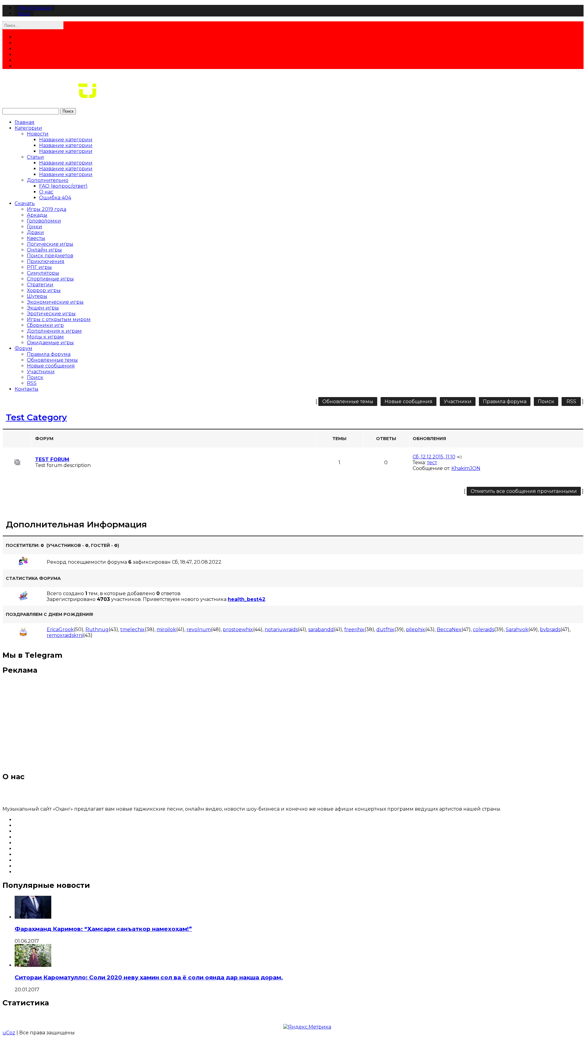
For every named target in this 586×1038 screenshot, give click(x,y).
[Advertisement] (293, 723)
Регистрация (35, 8)
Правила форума (49, 354)
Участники (41, 371)
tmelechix (132, 629)
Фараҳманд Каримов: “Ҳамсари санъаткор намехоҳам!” (103, 928)
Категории (28, 128)
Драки (35, 232)
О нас (46, 192)
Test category (36, 417)
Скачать (25, 203)
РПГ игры (39, 267)
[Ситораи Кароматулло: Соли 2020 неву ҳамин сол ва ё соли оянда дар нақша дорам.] (33, 965)
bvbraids (550, 629)
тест (432, 462)
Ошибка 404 (55, 198)
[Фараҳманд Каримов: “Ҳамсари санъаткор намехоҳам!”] (33, 917)
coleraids (483, 629)
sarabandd (321, 629)
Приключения (45, 261)
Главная (24, 122)
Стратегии (40, 285)
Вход (24, 13)
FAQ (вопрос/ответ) (63, 186)
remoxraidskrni (65, 635)
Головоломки (44, 221)
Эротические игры (51, 313)
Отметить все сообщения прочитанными (524, 491)
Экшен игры (43, 308)
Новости (38, 134)
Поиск (68, 111)
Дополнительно (47, 180)
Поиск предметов (50, 256)
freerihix (354, 629)
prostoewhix (238, 629)
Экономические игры (55, 302)
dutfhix (385, 629)
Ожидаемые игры (50, 342)
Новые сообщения (51, 366)
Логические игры (50, 244)
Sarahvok (517, 629)
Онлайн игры (44, 250)
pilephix (415, 629)
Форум (23, 348)
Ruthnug (97, 629)
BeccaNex (449, 629)
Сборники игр (45, 325)
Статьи (35, 157)
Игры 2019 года (46, 209)
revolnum (198, 629)
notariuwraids (281, 629)
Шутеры (37, 296)
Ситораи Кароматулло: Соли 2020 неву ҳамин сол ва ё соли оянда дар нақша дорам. (149, 977)
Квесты (36, 238)
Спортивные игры (50, 279)
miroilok (166, 629)
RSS (32, 383)
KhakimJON (465, 468)
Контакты (26, 389)
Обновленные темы (52, 360)
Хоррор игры (44, 290)
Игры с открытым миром (59, 319)
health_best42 (246, 599)
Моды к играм (45, 337)
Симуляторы (43, 273)
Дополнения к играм (54, 331)
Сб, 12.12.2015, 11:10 (434, 457)
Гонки (34, 227)
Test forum (52, 459)
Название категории (65, 140)
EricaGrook (60, 629)
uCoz (8, 1033)
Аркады (37, 215)
